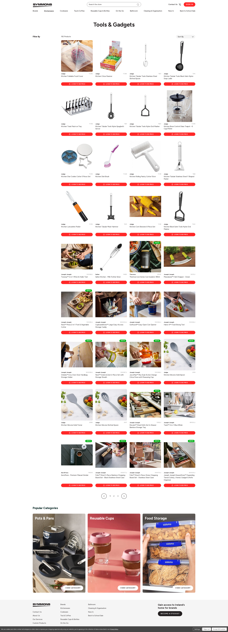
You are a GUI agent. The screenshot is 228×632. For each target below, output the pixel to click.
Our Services (37, 619)
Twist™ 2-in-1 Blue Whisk (173, 425)
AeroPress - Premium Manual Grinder (74, 475)
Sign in (189, 4)
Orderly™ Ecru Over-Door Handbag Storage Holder (74, 376)
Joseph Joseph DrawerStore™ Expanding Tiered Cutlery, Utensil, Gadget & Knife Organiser (179, 477)
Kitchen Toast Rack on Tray (71, 126)
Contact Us (37, 612)
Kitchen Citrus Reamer (103, 76)
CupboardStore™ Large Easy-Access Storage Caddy (109, 326)
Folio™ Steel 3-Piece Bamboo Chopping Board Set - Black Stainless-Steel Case (110, 476)
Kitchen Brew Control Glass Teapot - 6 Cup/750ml (178, 127)
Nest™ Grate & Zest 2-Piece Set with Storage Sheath (109, 376)
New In (171, 11)
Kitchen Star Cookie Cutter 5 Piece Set (75, 176)
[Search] (138, 4)
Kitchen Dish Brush (102, 176)
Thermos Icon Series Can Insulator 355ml (145, 277)
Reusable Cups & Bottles (100, 11)
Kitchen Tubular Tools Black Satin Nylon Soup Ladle (178, 77)
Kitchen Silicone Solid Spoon (174, 375)
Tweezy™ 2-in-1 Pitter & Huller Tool (74, 277)
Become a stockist (170, 614)
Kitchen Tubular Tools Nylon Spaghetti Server (109, 127)
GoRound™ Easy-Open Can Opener (143, 325)
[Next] (124, 496)
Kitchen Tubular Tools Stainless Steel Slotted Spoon (143, 77)
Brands (35, 11)
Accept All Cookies (219, 629)
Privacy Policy (114, 629)
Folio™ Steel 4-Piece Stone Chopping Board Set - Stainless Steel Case (144, 476)
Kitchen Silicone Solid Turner (71, 425)
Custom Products (39, 623)
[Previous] (104, 496)
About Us (36, 616)
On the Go (120, 11)
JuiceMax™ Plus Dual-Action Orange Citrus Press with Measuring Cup (143, 376)
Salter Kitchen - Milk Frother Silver (108, 277)
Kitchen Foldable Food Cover (72, 76)
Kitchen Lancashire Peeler (71, 227)
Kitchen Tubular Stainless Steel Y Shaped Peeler (179, 177)
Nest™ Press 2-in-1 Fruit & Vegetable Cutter (75, 326)
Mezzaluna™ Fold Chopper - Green (177, 277)
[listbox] (185, 36)
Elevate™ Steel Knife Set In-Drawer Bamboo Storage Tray (143, 426)
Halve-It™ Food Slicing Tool (174, 325)
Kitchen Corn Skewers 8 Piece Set (142, 227)
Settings (197, 629)
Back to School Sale (187, 11)
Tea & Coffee (79, 11)
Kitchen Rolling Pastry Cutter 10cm (143, 176)
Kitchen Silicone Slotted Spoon (107, 425)
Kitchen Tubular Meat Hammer (106, 227)
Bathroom (134, 11)
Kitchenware (49, 11)
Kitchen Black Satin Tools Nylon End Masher (177, 228)
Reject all (207, 629)
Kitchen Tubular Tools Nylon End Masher (145, 126)
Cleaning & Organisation (153, 11)
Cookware (64, 11)
